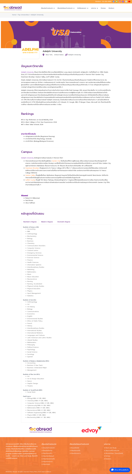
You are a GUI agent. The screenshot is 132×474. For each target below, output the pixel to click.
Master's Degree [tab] (47, 222)
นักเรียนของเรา (81, 8)
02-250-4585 (106, 1)
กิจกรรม (103, 8)
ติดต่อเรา (111, 8)
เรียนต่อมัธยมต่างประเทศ (65, 8)
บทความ (93, 8)
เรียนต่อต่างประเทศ (47, 8)
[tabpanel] (66, 323)
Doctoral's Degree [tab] (63, 222)
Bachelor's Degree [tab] (30, 222)
